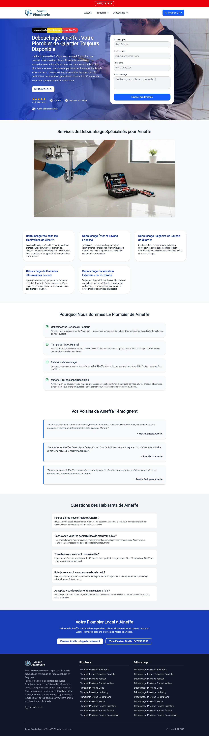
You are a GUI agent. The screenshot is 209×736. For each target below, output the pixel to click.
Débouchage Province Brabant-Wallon (153, 683)
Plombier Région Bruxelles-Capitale (97, 674)
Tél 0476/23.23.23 (43, 89)
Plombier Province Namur (92, 701)
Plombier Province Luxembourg (95, 697)
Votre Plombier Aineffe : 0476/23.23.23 (128, 641)
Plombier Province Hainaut (92, 678)
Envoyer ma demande (142, 97)
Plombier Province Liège (91, 687)
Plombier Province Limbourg (93, 692)
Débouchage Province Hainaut (149, 678)
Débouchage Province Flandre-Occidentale (155, 715)
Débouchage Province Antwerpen (150, 669)
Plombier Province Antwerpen (94, 669)
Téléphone (118, 63)
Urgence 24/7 (175, 12)
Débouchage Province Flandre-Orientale (154, 706)
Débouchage (119, 12)
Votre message (120, 74)
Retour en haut (177, 729)
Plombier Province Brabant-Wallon (96, 683)
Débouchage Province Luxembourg (151, 697)
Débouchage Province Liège (148, 687)
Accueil (88, 12)
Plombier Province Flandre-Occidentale (99, 715)
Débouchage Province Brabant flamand (153, 710)
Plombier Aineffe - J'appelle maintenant (80, 641)
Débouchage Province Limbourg (150, 692)
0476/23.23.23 (104, 3)
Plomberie (101, 12)
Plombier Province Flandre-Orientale (97, 706)
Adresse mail (119, 51)
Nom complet (120, 39)
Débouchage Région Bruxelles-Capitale (153, 674)
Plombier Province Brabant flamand (96, 710)
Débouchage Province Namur (148, 701)
